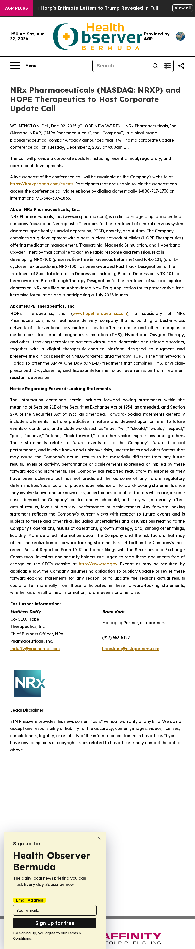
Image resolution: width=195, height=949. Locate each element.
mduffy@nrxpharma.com (35, 648)
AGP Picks (16, 8)
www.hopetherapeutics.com (100, 313)
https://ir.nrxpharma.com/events (41, 183)
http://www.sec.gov (98, 563)
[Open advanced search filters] (167, 66)
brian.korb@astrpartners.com (130, 648)
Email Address (30, 900)
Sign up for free (54, 923)
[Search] (155, 66)
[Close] (99, 838)
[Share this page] (181, 66)
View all (183, 7)
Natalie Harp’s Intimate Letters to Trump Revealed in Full (90, 8)
